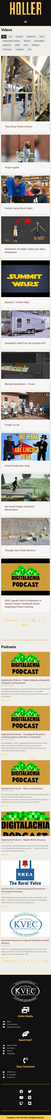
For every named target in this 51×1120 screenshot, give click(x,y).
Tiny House (7, 49)
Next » (26, 625)
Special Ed (7, 45)
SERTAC (27, 41)
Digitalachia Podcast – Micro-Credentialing (21, 788)
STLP (26, 45)
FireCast (19, 37)
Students (35, 45)
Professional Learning (11, 41)
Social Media (39, 41)
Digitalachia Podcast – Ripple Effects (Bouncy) (23, 840)
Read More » (5, 700)
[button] (26, 22)
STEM (17, 45)
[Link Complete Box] (25, 94)
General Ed (31, 37)
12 (39, 961)
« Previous (11, 620)
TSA (29, 49)
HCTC (42, 37)
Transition (20, 49)
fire (10, 37)
